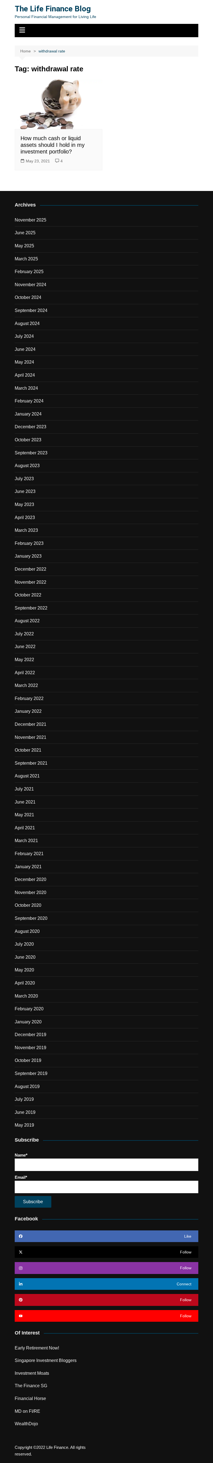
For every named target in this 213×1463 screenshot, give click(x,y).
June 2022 (25, 646)
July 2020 (24, 944)
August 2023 (27, 465)
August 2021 (27, 776)
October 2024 (28, 297)
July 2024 (24, 336)
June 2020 (25, 957)
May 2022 (24, 659)
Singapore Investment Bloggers (46, 1360)
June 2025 (25, 232)
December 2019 (30, 1034)
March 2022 (26, 685)
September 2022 (31, 608)
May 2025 (24, 245)
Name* (21, 1155)
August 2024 (27, 323)
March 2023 (26, 530)
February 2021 (29, 853)
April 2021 (25, 827)
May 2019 (24, 1125)
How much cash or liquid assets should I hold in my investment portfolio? (53, 145)
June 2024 (25, 349)
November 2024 (30, 284)
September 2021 (31, 763)
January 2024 (28, 414)
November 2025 (30, 220)
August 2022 (27, 620)
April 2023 (25, 517)
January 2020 (28, 1021)
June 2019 (25, 1112)
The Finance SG (31, 1385)
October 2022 (28, 595)
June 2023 (25, 491)
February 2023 (29, 543)
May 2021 (24, 814)
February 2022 (29, 698)
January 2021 (28, 866)
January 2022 (28, 711)
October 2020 (28, 905)
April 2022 (25, 672)
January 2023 (28, 556)
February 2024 (29, 401)
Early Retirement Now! (37, 1348)
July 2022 (24, 633)
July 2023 (24, 478)
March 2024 (26, 388)
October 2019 (28, 1060)
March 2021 (26, 840)
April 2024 (25, 375)
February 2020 (29, 1008)
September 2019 (31, 1073)
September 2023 (31, 452)
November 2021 (30, 737)
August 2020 (27, 931)
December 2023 (30, 426)
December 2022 (30, 569)
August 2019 (27, 1086)
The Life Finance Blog (53, 8)
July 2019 (24, 1099)
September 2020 (31, 918)
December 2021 (30, 724)
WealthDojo (26, 1423)
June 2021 (25, 802)
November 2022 (30, 582)
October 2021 (28, 750)
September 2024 (31, 310)
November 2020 (30, 892)
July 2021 (24, 789)
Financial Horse (30, 1398)
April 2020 (25, 983)
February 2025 (29, 271)
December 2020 (30, 879)
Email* (21, 1177)
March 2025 (26, 258)
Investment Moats (32, 1373)
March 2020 (26, 996)
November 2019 (30, 1047)
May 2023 (24, 504)
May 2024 (24, 362)
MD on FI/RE (27, 1411)
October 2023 (28, 439)
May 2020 (24, 970)
